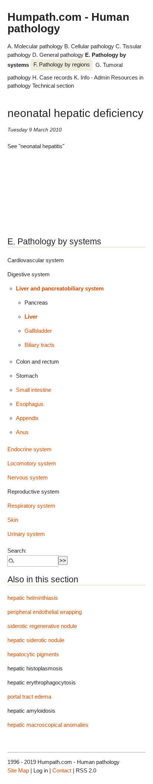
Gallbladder (38, 331)
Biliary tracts (40, 345)
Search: (16, 550)
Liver (31, 316)
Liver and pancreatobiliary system (60, 288)
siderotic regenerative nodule (42, 626)
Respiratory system (31, 505)
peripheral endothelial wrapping (44, 612)
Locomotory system (31, 463)
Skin (12, 520)
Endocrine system (29, 449)
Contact (61, 770)
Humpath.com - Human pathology (68, 22)
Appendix (27, 418)
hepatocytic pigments (33, 654)
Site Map (18, 770)
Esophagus (29, 404)
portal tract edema (29, 696)
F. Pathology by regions (61, 64)
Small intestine (33, 390)
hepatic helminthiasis (32, 598)
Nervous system (27, 477)
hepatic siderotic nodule (35, 640)
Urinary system (26, 534)
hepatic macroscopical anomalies (47, 725)
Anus (22, 432)
